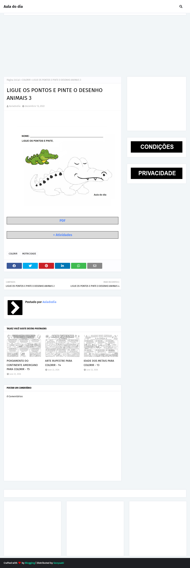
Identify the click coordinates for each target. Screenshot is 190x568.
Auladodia (14, 106)
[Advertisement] (95, 43)
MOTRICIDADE (29, 253)
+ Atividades (62, 235)
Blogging (30, 562)
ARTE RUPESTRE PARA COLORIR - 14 (58, 363)
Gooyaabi (58, 562)
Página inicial (13, 80)
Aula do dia (13, 6)
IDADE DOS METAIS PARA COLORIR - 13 (99, 363)
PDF (62, 221)
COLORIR (26, 80)
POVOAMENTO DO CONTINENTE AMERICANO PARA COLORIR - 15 (22, 365)
